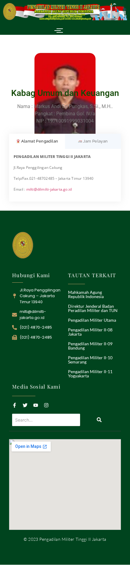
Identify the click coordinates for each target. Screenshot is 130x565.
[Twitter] (25, 405)
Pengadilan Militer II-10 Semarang (90, 359)
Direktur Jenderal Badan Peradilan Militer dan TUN (93, 308)
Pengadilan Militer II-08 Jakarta (90, 332)
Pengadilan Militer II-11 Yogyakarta (90, 373)
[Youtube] (35, 405)
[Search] (99, 420)
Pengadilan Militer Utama (92, 320)
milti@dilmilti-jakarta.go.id (49, 189)
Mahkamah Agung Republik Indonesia (86, 294)
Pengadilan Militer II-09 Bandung (90, 345)
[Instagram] (46, 405)
